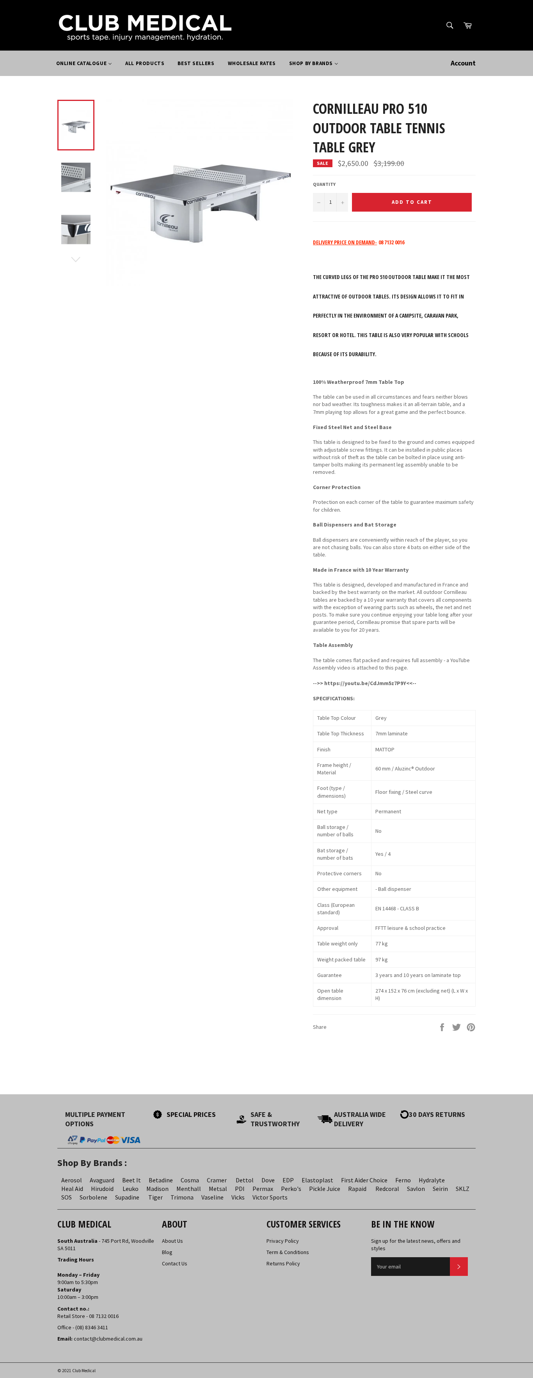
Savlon (416, 1188)
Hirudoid (102, 1188)
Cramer (217, 1180)
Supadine (127, 1197)
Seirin (440, 1188)
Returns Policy (283, 1263)
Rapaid (357, 1188)
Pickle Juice (324, 1188)
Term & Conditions (287, 1252)
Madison (157, 1188)
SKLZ (462, 1188)
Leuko (131, 1188)
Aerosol (71, 1180)
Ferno (403, 1180)
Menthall (188, 1188)
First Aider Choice (364, 1180)
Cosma (190, 1180)
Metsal (218, 1188)
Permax (262, 1188)
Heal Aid (72, 1188)
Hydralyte (432, 1180)
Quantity (324, 184)
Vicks (238, 1197)
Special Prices (191, 1114)
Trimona (182, 1197)
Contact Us (174, 1263)
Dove (268, 1180)
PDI (240, 1188)
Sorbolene (93, 1197)
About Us (172, 1240)
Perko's (291, 1188)
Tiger (155, 1197)
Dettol (245, 1180)
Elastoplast (317, 1180)
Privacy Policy (282, 1240)
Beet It (131, 1180)
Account (463, 62)
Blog (167, 1252)
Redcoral (387, 1188)
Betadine (161, 1180)
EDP (288, 1180)
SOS (66, 1197)
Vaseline (212, 1197)
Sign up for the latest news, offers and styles (415, 1244)
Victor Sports (270, 1197)
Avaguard (102, 1180)
